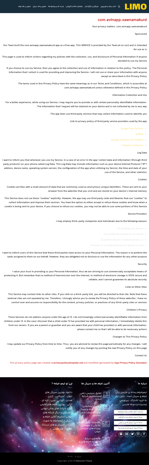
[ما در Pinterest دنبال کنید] (121, 434)
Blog (70, 456)
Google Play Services (132, 129)
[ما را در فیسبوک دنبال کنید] (144, 434)
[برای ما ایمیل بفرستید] (126, 434)
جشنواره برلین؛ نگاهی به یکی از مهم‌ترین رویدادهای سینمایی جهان (88, 427)
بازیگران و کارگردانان (92, 6)
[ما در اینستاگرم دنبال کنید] (138, 434)
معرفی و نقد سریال (39, 6)
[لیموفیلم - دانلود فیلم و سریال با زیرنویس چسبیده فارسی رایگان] (135, 6)
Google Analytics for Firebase (127, 140)
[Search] (119, 6)
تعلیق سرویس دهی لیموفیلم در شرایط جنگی (91, 396)
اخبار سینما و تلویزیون (108, 6)
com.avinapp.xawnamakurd (122, 20)
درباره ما (78, 456)
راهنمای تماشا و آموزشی (74, 6)
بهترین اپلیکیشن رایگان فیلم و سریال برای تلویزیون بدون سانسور (90, 411)
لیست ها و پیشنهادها (56, 6)
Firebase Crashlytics (132, 145)
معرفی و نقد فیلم (24, 6)
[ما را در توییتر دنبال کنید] (132, 434)
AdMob (139, 134)
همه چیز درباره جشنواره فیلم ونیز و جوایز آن (90, 441)
